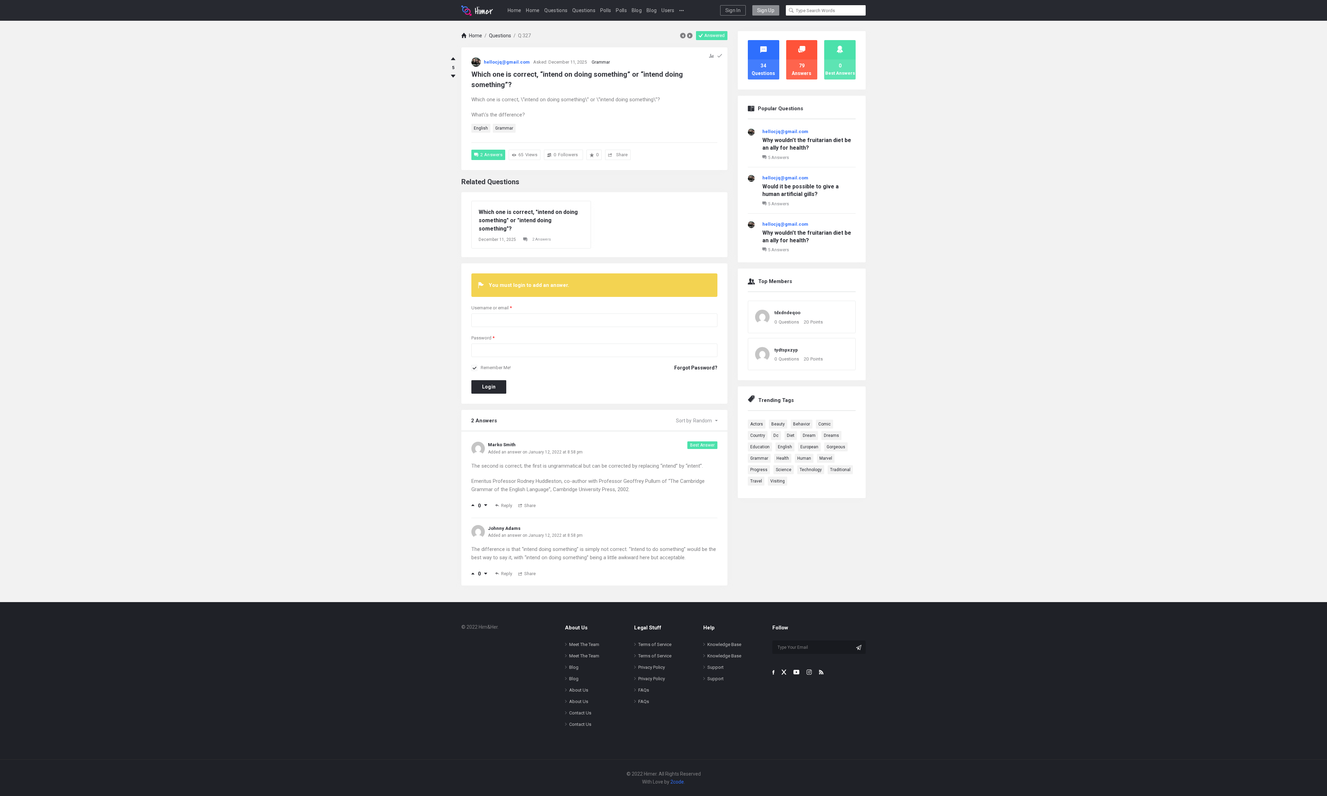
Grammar (601, 62)
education (760, 446)
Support (715, 667)
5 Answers (778, 157)
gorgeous (836, 446)
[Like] (453, 59)
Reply (506, 505)
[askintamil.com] (477, 10)
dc (776, 435)
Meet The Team (584, 644)
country (757, 435)
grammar (504, 128)
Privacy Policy (651, 667)
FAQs (643, 690)
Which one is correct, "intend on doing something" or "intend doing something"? (528, 220)
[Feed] (821, 672)
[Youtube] (796, 672)
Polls (605, 10)
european (809, 446)
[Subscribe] (859, 647)
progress (759, 469)
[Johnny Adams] (478, 531)
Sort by (694, 420)
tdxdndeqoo (787, 312)
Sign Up (765, 10)
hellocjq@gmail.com (785, 131)
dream (809, 435)
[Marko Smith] (478, 448)
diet (790, 435)
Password (483, 338)
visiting (777, 481)
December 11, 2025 (497, 239)
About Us (578, 690)
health (783, 458)
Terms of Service (654, 644)
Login (489, 387)
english (481, 128)
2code (677, 782)
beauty (778, 424)
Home (514, 10)
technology (811, 469)
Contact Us (580, 712)
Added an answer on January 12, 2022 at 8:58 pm (535, 452)
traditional (840, 469)
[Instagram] (809, 672)
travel (756, 481)
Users (668, 10)
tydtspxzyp (786, 350)
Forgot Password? (695, 368)
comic (824, 424)
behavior (801, 424)
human (804, 458)
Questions (555, 10)
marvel (825, 458)
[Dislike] (453, 76)
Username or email (491, 308)
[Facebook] (773, 672)
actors (756, 424)
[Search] (791, 10)
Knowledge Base (724, 644)
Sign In (733, 10)
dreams (831, 435)
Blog (637, 10)
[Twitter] (784, 672)
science (783, 469)
